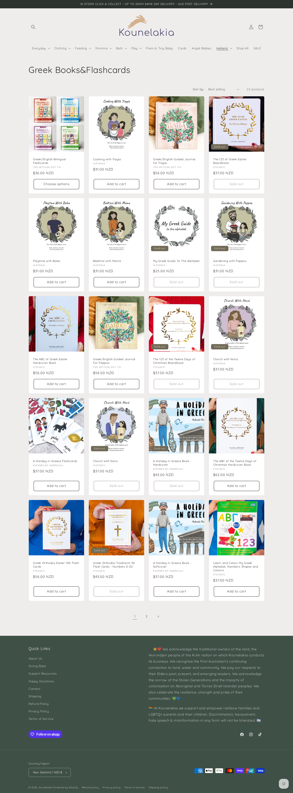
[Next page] (158, 616)
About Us (35, 658)
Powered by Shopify (65, 787)
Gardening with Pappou (230, 261)
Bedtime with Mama (107, 261)
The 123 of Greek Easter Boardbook (230, 161)
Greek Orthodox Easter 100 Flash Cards (56, 564)
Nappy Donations (41, 681)
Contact (34, 689)
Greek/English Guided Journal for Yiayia (174, 161)
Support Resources (43, 673)
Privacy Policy (39, 711)
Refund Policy (39, 704)
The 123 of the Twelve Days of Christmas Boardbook (174, 360)
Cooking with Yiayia (107, 159)
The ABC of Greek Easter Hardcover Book (50, 360)
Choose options (56, 184)
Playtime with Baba (46, 261)
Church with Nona (225, 359)
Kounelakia (46, 787)
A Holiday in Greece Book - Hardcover (172, 462)
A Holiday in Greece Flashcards (55, 461)
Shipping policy (158, 787)
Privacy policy (111, 787)
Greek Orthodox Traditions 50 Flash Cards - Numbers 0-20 (114, 564)
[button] (33, 27)
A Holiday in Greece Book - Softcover (172, 564)
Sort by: (198, 89)
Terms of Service (41, 719)
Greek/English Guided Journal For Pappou (114, 360)
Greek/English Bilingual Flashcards (49, 161)
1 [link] (135, 616)
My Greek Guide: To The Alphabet (176, 261)
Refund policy (90, 787)
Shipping (35, 696)
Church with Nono (105, 461)
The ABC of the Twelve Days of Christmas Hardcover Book (234, 462)
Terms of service (134, 787)
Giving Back (37, 666)
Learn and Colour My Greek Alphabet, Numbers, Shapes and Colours (235, 566)
